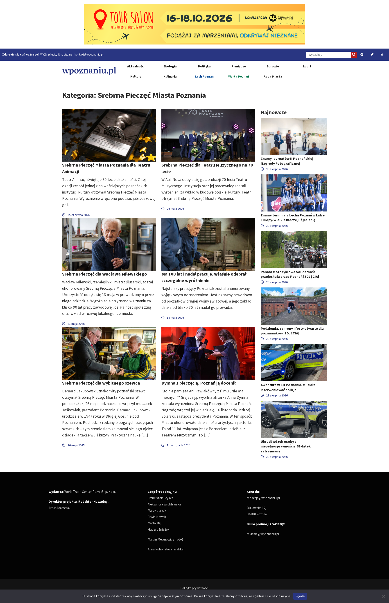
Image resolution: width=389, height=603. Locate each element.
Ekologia (170, 66)
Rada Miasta (273, 76)
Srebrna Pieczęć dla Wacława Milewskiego (104, 274)
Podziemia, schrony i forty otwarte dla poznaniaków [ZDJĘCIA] (292, 330)
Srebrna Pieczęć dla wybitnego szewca (101, 383)
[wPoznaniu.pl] (89, 71)
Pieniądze (238, 66)
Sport (307, 66)
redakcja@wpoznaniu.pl (263, 498)
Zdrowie (273, 66)
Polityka (204, 66)
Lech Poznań (204, 76)
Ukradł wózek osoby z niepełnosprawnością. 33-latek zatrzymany (286, 446)
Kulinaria (170, 76)
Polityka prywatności (194, 588)
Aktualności (136, 66)
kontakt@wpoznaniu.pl (89, 54)
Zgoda (300, 596)
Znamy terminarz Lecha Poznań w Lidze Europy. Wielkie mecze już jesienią (293, 217)
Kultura (136, 76)
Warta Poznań (238, 76)
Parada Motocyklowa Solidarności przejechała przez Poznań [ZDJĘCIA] (290, 274)
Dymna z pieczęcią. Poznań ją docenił (198, 383)
